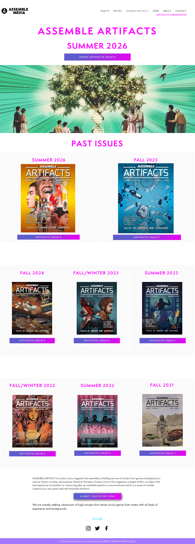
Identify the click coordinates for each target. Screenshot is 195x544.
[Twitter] (97, 528)
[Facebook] (106, 528)
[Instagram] (88, 528)
